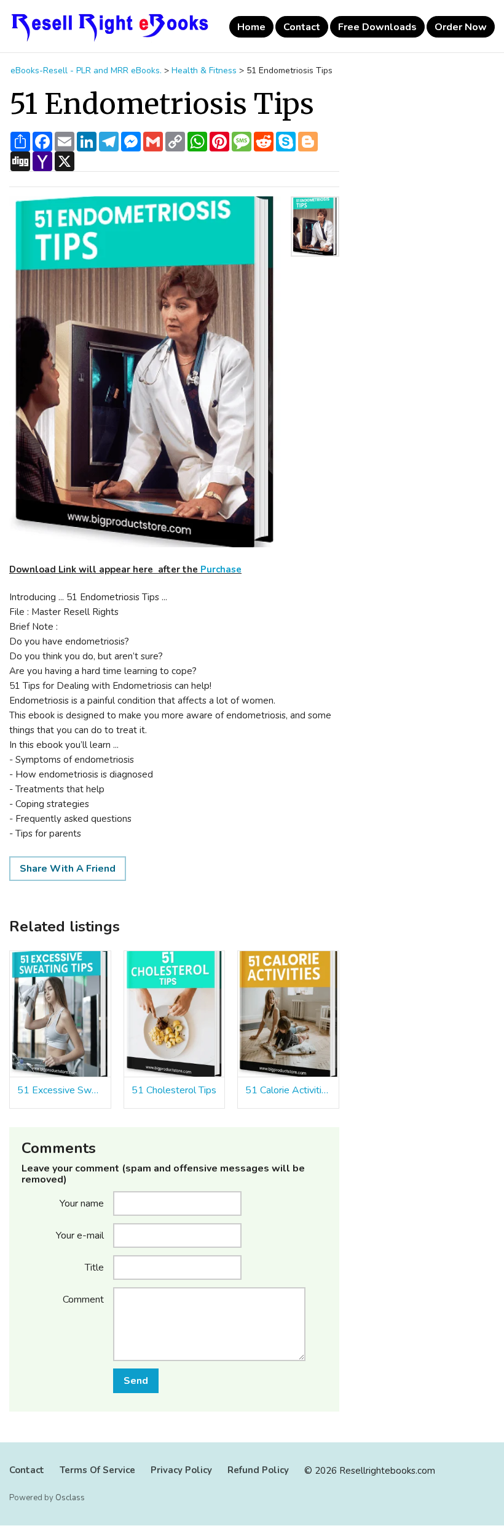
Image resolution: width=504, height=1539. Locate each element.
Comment (83, 1299)
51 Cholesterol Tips (174, 1090)
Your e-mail (80, 1235)
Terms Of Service (97, 1470)
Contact (301, 27)
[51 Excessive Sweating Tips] (60, 1014)
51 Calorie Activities (288, 1090)
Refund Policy (258, 1470)
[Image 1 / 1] (146, 371)
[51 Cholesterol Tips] (174, 1014)
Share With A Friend (68, 868)
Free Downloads (377, 27)
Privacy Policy (181, 1470)
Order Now (461, 27)
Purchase (221, 569)
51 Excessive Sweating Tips (60, 1090)
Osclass (70, 1497)
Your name (82, 1203)
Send (136, 1381)
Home (251, 27)
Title (94, 1267)
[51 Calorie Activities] (288, 1014)
